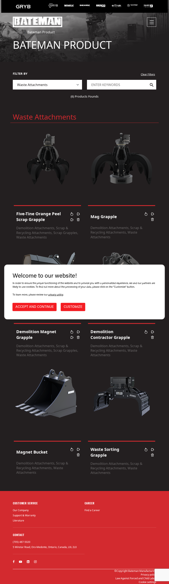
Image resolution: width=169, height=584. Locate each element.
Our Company (21, 510)
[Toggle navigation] (151, 22)
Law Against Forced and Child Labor (135, 578)
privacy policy (55, 295)
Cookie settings (147, 582)
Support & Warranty (24, 515)
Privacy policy (148, 574)
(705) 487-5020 (21, 542)
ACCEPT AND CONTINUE (34, 307)
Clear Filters (148, 74)
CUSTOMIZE (73, 307)
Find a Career (92, 510)
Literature (18, 520)
